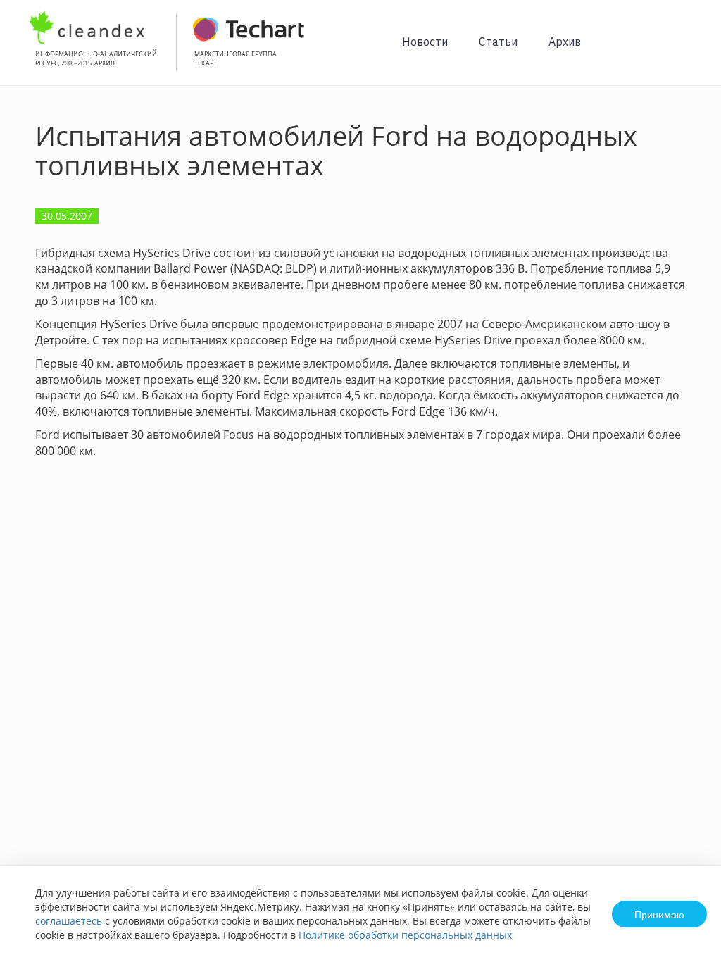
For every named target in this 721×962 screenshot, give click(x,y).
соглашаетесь (68, 920)
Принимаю (659, 914)
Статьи (498, 42)
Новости (425, 42)
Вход (688, 50)
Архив (564, 42)
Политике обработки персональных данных (405, 935)
